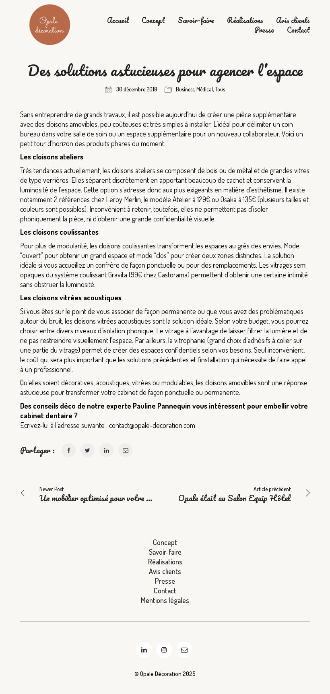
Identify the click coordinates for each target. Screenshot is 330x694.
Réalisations (245, 20)
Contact (298, 30)
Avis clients (293, 20)
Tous (220, 89)
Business (185, 89)
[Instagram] (164, 650)
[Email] (184, 650)
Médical (204, 89)
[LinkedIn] (144, 650)
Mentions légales (165, 600)
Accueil (118, 20)
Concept (153, 20)
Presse (264, 30)
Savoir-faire (196, 20)
